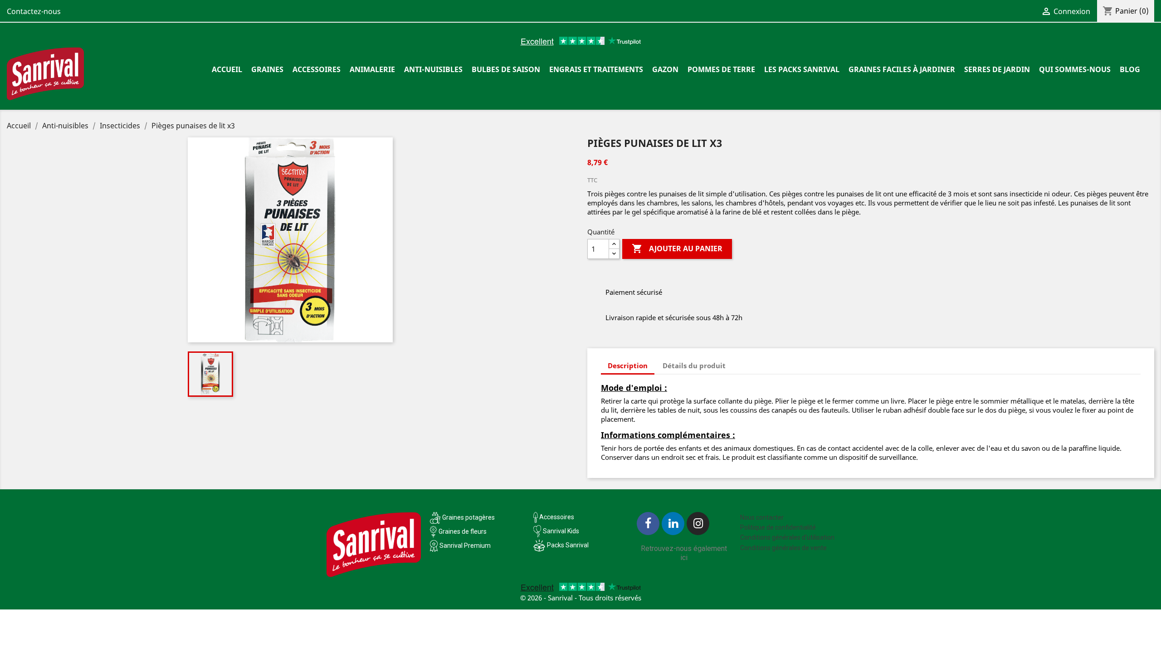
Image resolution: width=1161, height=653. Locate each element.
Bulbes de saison (506, 69)
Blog (1130, 69)
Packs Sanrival (568, 545)
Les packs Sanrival (801, 69)
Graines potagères (468, 517)
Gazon (665, 69)
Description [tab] (628, 365)
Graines (267, 69)
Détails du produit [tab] (694, 365)
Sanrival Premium (465, 545)
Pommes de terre (721, 69)
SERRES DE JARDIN (997, 69)
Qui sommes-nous (1075, 69)
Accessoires (317, 69)
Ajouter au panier (677, 248)
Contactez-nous (34, 11)
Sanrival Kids (561, 531)
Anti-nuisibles (433, 69)
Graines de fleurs (463, 531)
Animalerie (372, 69)
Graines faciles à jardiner (902, 69)
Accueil (227, 69)
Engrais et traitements (596, 69)
